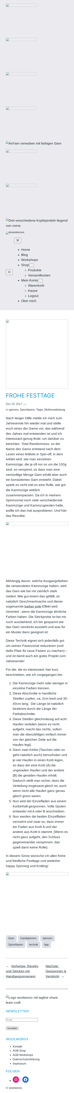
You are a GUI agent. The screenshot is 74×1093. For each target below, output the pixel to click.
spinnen (14, 409)
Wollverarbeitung (54, 409)
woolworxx (15, 1087)
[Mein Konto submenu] (40, 280)
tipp (46, 944)
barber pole (32, 606)
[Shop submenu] (31, 265)
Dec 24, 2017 (14, 404)
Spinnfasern (27, 409)
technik (33, 944)
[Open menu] (9, 272)
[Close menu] (17, 240)
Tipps (39, 409)
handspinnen (28, 938)
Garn (11, 938)
